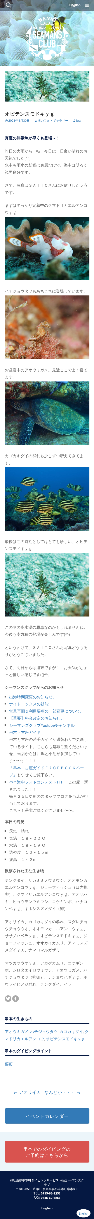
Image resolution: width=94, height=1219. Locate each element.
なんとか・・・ (62, 1092)
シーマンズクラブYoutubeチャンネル (42, 725)
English (75, 5)
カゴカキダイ (71, 1031)
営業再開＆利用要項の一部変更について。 (46, 711)
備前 (9, 1063)
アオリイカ (27, 1092)
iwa (78, 120)
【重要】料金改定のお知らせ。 (36, 718)
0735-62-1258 (51, 1193)
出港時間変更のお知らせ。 (32, 696)
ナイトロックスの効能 (29, 703)
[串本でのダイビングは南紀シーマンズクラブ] (47, 37)
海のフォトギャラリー (53, 120)
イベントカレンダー (47, 1116)
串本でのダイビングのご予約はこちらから (47, 1151)
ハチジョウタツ (44, 1031)
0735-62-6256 (51, 1197)
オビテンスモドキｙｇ (65, 1038)
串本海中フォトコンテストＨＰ (36, 782)
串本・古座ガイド (25, 732)
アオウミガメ (16, 1031)
